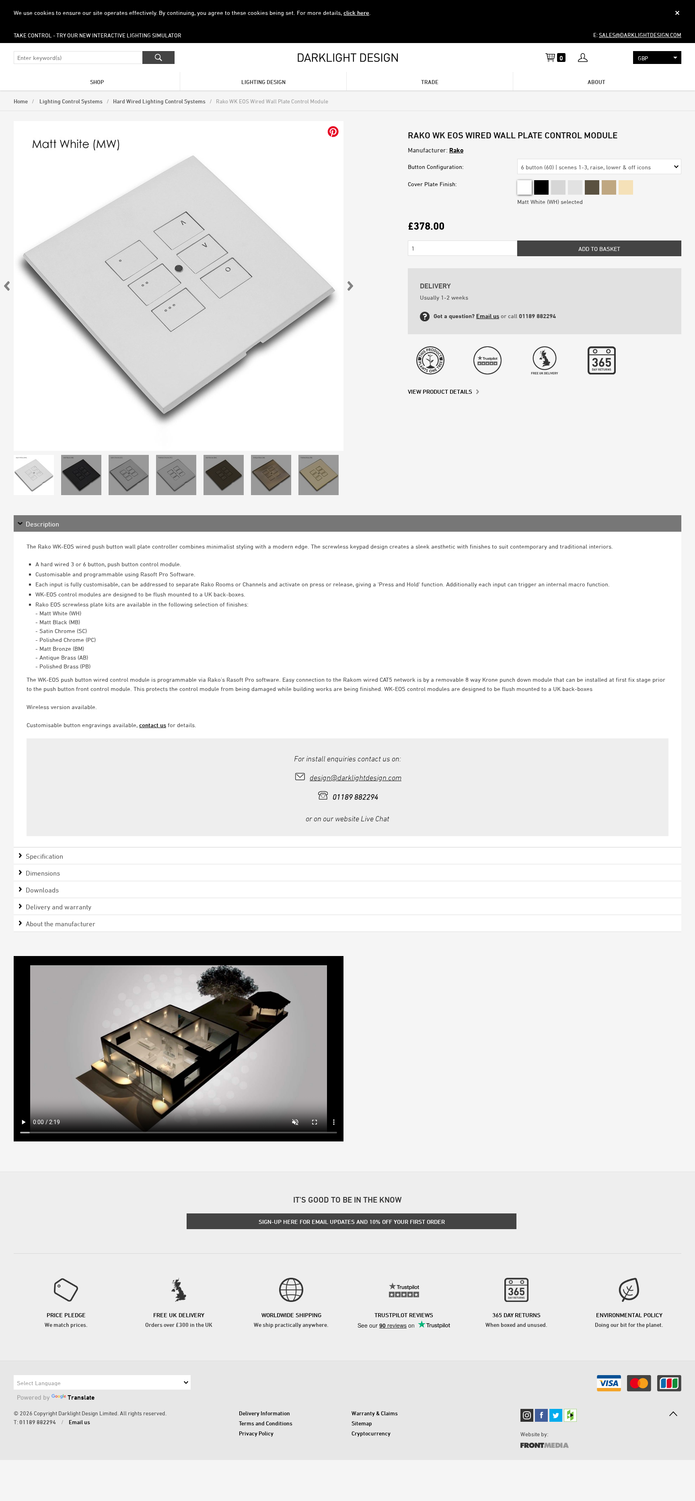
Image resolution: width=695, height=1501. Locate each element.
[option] (178, 286)
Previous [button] (7, 286)
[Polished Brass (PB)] (626, 187)
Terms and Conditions (265, 1423)
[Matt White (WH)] (524, 187)
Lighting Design (263, 81)
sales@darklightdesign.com (640, 34)
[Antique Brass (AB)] (609, 187)
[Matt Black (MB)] (541, 187)
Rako (456, 150)
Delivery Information (264, 1413)
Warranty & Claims (375, 1413)
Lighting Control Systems (70, 101)
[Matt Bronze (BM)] (592, 187)
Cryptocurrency (371, 1433)
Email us (487, 316)
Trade (429, 81)
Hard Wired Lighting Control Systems (159, 101)
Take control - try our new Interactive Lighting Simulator (97, 35)
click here (356, 12)
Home (21, 101)
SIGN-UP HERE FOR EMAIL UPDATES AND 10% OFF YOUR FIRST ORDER (352, 1221)
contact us (152, 725)
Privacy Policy (256, 1433)
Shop (97, 81)
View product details (440, 391)
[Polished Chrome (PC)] (575, 187)
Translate (81, 1397)
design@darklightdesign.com (355, 777)
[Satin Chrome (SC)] (558, 187)
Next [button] (349, 286)
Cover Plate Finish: (432, 184)
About (596, 81)
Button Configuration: (436, 166)
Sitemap (362, 1423)
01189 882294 (37, 1422)
